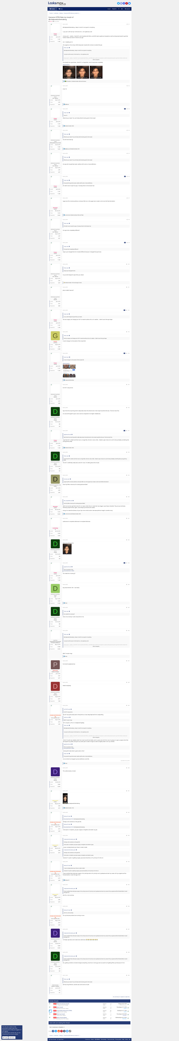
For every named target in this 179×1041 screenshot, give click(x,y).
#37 (128, 929)
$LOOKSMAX (97, 1039)
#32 (128, 812)
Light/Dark (61, 1039)
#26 (128, 630)
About (92, 1039)
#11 (128, 287)
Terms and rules (110, 1039)
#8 (128, 219)
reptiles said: (66, 717)
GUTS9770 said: (67, 709)
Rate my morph (61, 1014)
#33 (128, 835)
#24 (128, 584)
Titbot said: (66, 47)
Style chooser (53, 1039)
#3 (128, 108)
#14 (128, 353)
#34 (128, 861)
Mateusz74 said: (67, 816)
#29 (128, 705)
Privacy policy (118, 1039)
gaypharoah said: (67, 434)
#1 (128, 24)
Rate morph (60, 1007)
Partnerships (103, 1039)
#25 (128, 607)
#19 (128, 475)
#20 (128, 496)
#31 (128, 790)
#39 (128, 975)
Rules (61, 9)
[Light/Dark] (121, 9)
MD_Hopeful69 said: (68, 500)
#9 (128, 242)
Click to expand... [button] (96, 59)
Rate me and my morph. (63, 1003)
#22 (128, 539)
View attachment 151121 (69, 819)
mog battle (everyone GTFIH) (64, 1010)
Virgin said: (66, 112)
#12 (128, 310)
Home (126, 1039)
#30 (128, 767)
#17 (128, 430)
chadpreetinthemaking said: (70, 839)
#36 (128, 906)
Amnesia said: (67, 479)
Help (123, 1039)
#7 (128, 198)
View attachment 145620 (69, 570)
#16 (128, 407)
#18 (128, 452)
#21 (128, 518)
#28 (128, 682)
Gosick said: (66, 357)
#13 (128, 331)
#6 (128, 176)
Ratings (66, 1005)
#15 (128, 384)
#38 (128, 952)
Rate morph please (62, 1017)
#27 (128, 660)
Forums (53, 9)
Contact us (87, 1039)
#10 (128, 264)
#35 (128, 884)
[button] (56, 9)
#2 (128, 85)
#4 (128, 130)
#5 (128, 153)
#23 (128, 563)
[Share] (127, 24)
